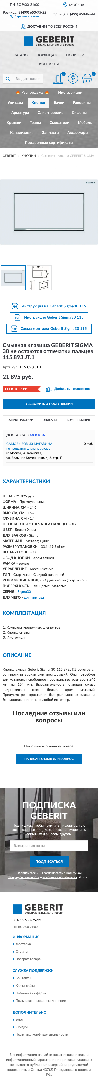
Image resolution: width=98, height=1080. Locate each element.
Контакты (49, 64)
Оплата (22, 952)
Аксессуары (77, 133)
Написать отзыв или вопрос (49, 758)
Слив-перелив (50, 113)
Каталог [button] (22, 55)
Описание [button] (50, 420)
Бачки (59, 103)
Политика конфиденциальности (42, 1034)
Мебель (85, 123)
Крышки (14, 123)
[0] (87, 78)
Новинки (75, 55)
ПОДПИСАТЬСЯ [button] (49, 862)
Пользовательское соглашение (41, 1001)
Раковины (82, 103)
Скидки (22, 1027)
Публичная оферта (31, 993)
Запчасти (50, 133)
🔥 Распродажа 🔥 (33, 92)
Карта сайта (25, 986)
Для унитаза (34, 597)
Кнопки (38, 103)
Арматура (20, 113)
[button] (24, 16)
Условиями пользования (60, 877)
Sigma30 (24, 592)
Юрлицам (48, 55)
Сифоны (79, 113)
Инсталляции (70, 92)
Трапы (35, 123)
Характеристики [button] (20, 420)
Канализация (22, 133)
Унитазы (15, 103)
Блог (19, 1019)
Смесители (59, 123)
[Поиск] (8, 79)
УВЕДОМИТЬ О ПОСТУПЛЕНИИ (49, 403)
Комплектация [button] (78, 420)
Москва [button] (37, 435)
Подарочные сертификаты (49, 143)
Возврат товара (28, 959)
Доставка (23, 944)
